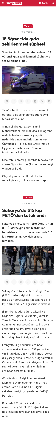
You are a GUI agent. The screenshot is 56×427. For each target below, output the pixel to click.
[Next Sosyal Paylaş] (7, 101)
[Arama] (53, 3)
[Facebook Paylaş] (14, 101)
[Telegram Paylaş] (35, 101)
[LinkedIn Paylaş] (28, 101)
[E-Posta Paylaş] (49, 101)
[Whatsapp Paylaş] (42, 101)
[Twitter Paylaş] (21, 101)
